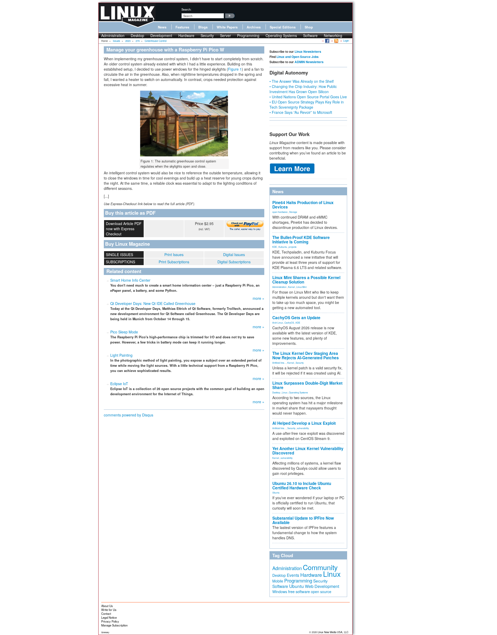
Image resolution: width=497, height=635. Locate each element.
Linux (284, 392)
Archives (254, 27)
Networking (333, 35)
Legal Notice (109, 617)
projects (292, 246)
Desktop (137, 35)
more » (258, 298)
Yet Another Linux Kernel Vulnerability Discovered (307, 451)
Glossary (105, 632)
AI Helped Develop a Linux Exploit (304, 423)
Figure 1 (235, 69)
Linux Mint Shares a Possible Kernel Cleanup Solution (306, 280)
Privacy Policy (110, 621)
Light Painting (121, 355)
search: (186, 9)
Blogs (203, 27)
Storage (293, 211)
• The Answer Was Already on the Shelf (301, 81)
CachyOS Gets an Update (296, 317)
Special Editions (283, 27)
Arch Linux (277, 322)
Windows (279, 591)
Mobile (277, 581)
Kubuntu (283, 246)
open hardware (280, 211)
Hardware (186, 35)
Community (320, 567)
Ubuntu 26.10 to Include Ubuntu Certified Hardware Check (301, 486)
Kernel (291, 286)
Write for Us (108, 610)
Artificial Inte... (279, 362)
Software (310, 35)
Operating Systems (281, 35)
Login (346, 40)
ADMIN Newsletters (309, 61)
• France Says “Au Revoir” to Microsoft (300, 112)
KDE (274, 246)
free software (299, 591)
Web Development (322, 586)
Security (207, 35)
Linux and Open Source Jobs (297, 56)
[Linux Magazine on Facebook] (326, 40)
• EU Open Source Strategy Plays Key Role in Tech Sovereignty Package (306, 104)
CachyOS (289, 322)
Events (293, 575)
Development (161, 35)
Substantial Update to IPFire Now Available (303, 520)
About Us (107, 606)
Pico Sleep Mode (124, 331)
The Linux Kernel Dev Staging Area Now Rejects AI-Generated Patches (305, 355)
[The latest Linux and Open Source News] (335, 40)
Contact (106, 613)
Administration (113, 35)
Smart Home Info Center (130, 280)
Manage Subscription (114, 625)
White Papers (227, 27)
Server (225, 35)
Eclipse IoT (119, 383)
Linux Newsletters (308, 51)
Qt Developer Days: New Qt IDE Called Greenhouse (152, 303)
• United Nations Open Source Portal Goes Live (308, 96)
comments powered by (128, 414)
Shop (309, 27)
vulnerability (303, 428)
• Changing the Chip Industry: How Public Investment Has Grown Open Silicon (303, 89)
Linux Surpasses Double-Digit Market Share (307, 385)
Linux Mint (301, 286)
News (162, 27)
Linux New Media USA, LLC (333, 632)
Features (182, 27)
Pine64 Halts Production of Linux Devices (303, 205)
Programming (248, 35)
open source (321, 591)
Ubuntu (276, 492)
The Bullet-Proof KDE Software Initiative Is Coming (301, 240)
